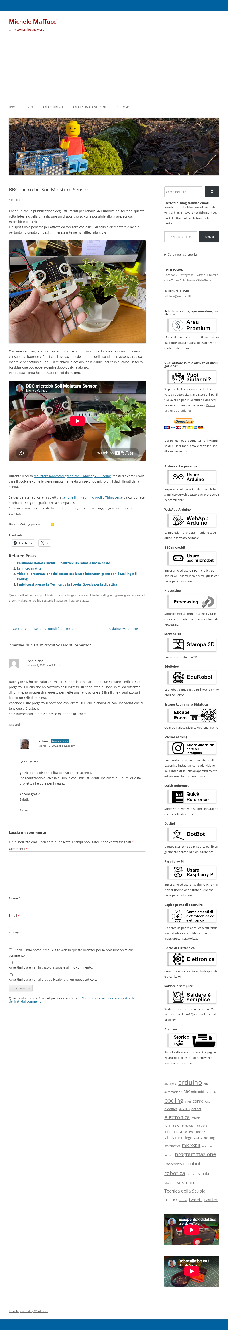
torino (170, 1199)
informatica (173, 1131)
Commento (18, 849)
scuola (203, 1173)
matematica (172, 1146)
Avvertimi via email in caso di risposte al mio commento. (51, 967)
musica (168, 1155)
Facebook (170, 275)
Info (30, 107)
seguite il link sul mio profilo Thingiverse (92, 497)
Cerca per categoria (182, 254)
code (213, 1092)
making (23, 601)
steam (63, 601)
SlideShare (204, 280)
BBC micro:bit (194, 1091)
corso (198, 1101)
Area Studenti (53, 107)
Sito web (15, 933)
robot (194, 1163)
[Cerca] (212, 191)
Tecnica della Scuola (185, 1191)
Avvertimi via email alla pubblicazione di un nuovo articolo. (53, 979)
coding (104, 595)
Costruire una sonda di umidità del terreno (43, 628)
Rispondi (14, 725)
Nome (14, 898)
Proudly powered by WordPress (28, 1311)
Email (14, 915)
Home (13, 107)
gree (127, 595)
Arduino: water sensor (127, 628)
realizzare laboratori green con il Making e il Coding (72, 476)
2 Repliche (15, 200)
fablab (196, 1118)
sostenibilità (50, 601)
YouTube (172, 280)
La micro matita (29, 568)
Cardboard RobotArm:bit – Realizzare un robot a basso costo (63, 563)
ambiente (92, 595)
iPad (191, 1131)
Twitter (200, 275)
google (189, 1125)
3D (166, 1083)
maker (198, 1138)
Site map (123, 107)
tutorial (183, 1200)
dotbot (196, 1109)
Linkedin (212, 275)
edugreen (116, 595)
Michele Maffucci (33, 21)
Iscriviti (209, 237)
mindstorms (209, 1146)
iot (185, 1132)
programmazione (195, 1154)
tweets (195, 1199)
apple (173, 1084)
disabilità (184, 1109)
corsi (61, 595)
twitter (211, 1199)
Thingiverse (187, 280)
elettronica (177, 1117)
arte (206, 1084)
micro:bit (35, 601)
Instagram (186, 275)
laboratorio (173, 1137)
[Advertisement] (114, 68)
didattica (170, 1109)
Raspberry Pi (175, 1163)
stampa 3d (172, 1183)
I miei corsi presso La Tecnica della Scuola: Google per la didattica (67, 584)
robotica (174, 1173)
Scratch (191, 1174)
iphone (200, 1132)
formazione (174, 1125)
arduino (190, 1082)
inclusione (201, 1125)
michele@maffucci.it (177, 296)
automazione (173, 1092)
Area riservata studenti (90, 107)
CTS (207, 1102)
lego (188, 1137)
